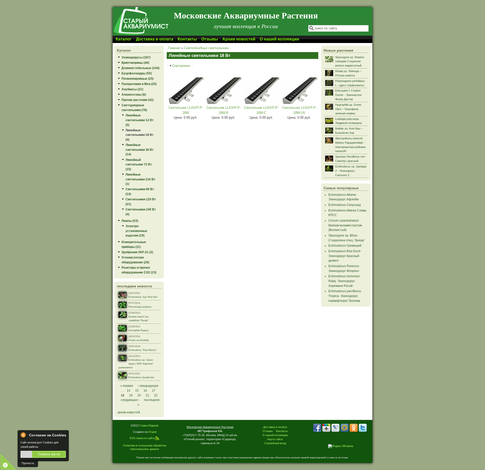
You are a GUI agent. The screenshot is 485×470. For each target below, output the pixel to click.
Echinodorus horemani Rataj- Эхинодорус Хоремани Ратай (344, 280)
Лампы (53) (130, 220)
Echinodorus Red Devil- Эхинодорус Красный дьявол (344, 255)
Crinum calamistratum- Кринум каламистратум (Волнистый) (345, 225)
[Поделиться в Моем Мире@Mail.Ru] (345, 428)
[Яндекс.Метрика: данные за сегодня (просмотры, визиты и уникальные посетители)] (340, 446)
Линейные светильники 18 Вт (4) (140, 135)
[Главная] (141, 34)
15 (137, 390)
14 (128, 390)
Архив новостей (238, 39)
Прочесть (28, 463)
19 (131, 395)
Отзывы (209, 39)
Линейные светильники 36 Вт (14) (140, 149)
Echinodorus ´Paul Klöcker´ (143, 350)
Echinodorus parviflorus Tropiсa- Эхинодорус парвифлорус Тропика (344, 295)
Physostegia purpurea (140, 307)
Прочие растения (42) (138, 99)
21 (147, 395)
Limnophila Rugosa (139, 330)
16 (145, 390)
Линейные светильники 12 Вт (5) (140, 120)
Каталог (124, 39)
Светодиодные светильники (206, 48)
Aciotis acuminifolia (139, 340)
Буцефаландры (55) (137, 73)
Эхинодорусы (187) (136, 57)
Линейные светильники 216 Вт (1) (140, 179)
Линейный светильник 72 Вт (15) (139, 164)
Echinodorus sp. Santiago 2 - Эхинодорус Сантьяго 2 (351, 171)
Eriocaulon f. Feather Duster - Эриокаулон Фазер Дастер (348, 95)
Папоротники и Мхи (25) (139, 84)
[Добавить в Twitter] (363, 428)
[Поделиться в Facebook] (317, 428)
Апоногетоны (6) (134, 94)
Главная (174, 48)
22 (156, 395)
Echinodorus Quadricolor (141, 377)
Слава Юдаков (148, 425)
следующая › (130, 399)
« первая (126, 385)
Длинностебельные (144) (140, 68)
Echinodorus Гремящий (344, 245)
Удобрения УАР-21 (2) (137, 252)
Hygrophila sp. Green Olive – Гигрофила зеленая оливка (348, 109)
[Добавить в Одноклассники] (354, 428)
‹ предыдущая (148, 385)
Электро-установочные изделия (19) (136, 230)
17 (153, 390)
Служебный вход (275, 443)
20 (139, 395)
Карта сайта (275, 439)
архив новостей (128, 412)
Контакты (187, 39)
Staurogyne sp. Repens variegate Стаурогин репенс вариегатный (349, 61)
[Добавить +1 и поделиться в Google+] (326, 428)
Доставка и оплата (154, 39)
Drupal (152, 431)
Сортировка (181, 66)
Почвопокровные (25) (138, 78)
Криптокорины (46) (135, 62)
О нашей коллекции (279, 39)
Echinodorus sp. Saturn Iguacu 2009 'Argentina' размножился (135, 364)
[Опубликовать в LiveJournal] (335, 428)
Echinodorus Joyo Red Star (143, 297)
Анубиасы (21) (132, 89)
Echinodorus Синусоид (344, 204)
